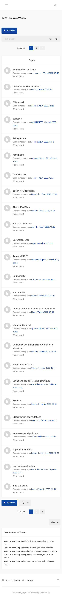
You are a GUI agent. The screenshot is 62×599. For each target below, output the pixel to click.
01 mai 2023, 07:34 (44, 89)
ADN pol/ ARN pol (21, 207)
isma (33, 489)
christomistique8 (38, 260)
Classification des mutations (27, 417)
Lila (32, 89)
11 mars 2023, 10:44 (47, 368)
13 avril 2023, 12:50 (45, 243)
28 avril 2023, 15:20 (45, 106)
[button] (42, 48)
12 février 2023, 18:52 (47, 420)
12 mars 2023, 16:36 (47, 351)
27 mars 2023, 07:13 (45, 312)
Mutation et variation (23, 364)
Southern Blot (19, 276)
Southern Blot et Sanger (24, 69)
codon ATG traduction (24, 190)
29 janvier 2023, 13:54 (49, 453)
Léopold (35, 194)
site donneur (19, 292)
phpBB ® (26, 593)
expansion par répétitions (25, 433)
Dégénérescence (21, 240)
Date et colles (19, 174)
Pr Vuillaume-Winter (14, 18)
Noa (33, 243)
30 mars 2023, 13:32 (47, 279)
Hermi (33, 420)
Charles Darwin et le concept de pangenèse (34, 308)
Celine (34, 279)
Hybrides (17, 400)
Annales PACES (20, 256)
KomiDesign (45, 593)
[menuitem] (55, 5)
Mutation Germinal (22, 325)
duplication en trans (22, 449)
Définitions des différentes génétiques (31, 381)
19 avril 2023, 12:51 (45, 178)
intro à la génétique (22, 223)
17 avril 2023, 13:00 (48, 194)
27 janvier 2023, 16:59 (46, 489)
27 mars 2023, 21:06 (46, 296)
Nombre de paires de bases (26, 86)
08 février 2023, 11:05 (46, 437)
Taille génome (19, 138)
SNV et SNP (19, 102)
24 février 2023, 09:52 (47, 404)
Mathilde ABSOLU (39, 384)
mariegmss (36, 73)
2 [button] (36, 48)
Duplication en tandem (24, 466)
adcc (33, 106)
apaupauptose (37, 158)
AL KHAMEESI (37, 122)
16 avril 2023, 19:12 (47, 210)
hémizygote (18, 154)
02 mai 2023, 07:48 (51, 73)
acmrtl (34, 210)
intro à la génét (20, 485)
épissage (17, 118)
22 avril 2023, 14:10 (45, 142)
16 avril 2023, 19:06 (47, 227)
